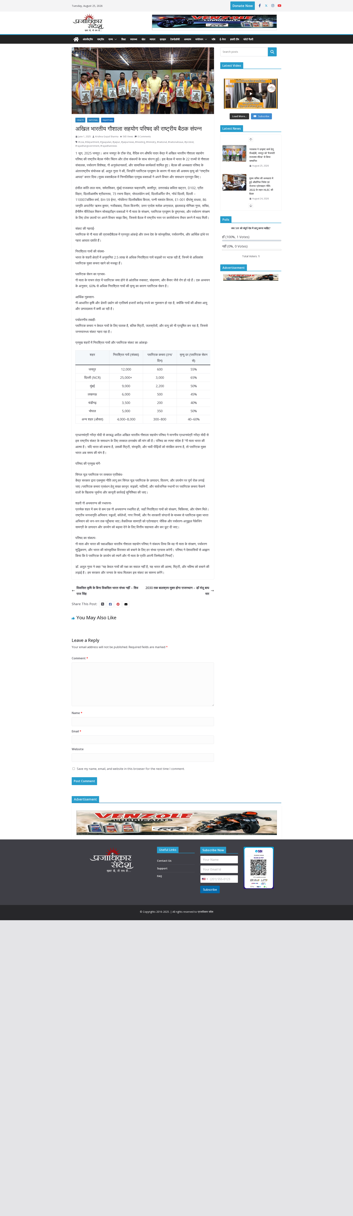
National (93, 120)
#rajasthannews (108, 145)
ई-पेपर (223, 39)
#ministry (151, 142)
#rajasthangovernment (87, 145)
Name (77, 713)
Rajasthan (108, 120)
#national (162, 142)
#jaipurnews (127, 142)
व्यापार (152, 39)
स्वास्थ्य (133, 39)
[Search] (272, 51)
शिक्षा (123, 39)
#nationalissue (175, 142)
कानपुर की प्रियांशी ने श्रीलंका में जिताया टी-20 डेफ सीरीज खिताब (260, 185)
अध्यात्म (187, 39)
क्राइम (163, 39)
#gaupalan (105, 142)
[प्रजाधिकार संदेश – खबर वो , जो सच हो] (76, 39)
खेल (143, 39)
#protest (189, 142)
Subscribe (210, 889)
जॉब (213, 39)
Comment (80, 658)
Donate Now (242, 5)
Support (162, 868)
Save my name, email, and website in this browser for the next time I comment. (131, 769)
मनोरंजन (199, 39)
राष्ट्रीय (100, 39)
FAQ (159, 876)
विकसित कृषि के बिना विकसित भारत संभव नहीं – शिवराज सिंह (107, 591)
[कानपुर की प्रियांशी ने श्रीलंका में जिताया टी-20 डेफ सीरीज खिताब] (234, 186)
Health (80, 120)
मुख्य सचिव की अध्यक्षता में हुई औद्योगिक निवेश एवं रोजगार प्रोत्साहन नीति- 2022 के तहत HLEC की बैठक (261, 156)
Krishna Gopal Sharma (106, 136)
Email (76, 731)
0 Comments (144, 136)
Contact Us (164, 860)
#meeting (140, 142)
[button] (115, 39)
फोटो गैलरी (248, 39)
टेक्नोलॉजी (175, 39)
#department (92, 142)
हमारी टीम (234, 39)
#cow (81, 142)
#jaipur (116, 142)
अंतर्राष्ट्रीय (88, 39)
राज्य (110, 39)
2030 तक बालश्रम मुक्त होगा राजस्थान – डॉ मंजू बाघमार (177, 591)
